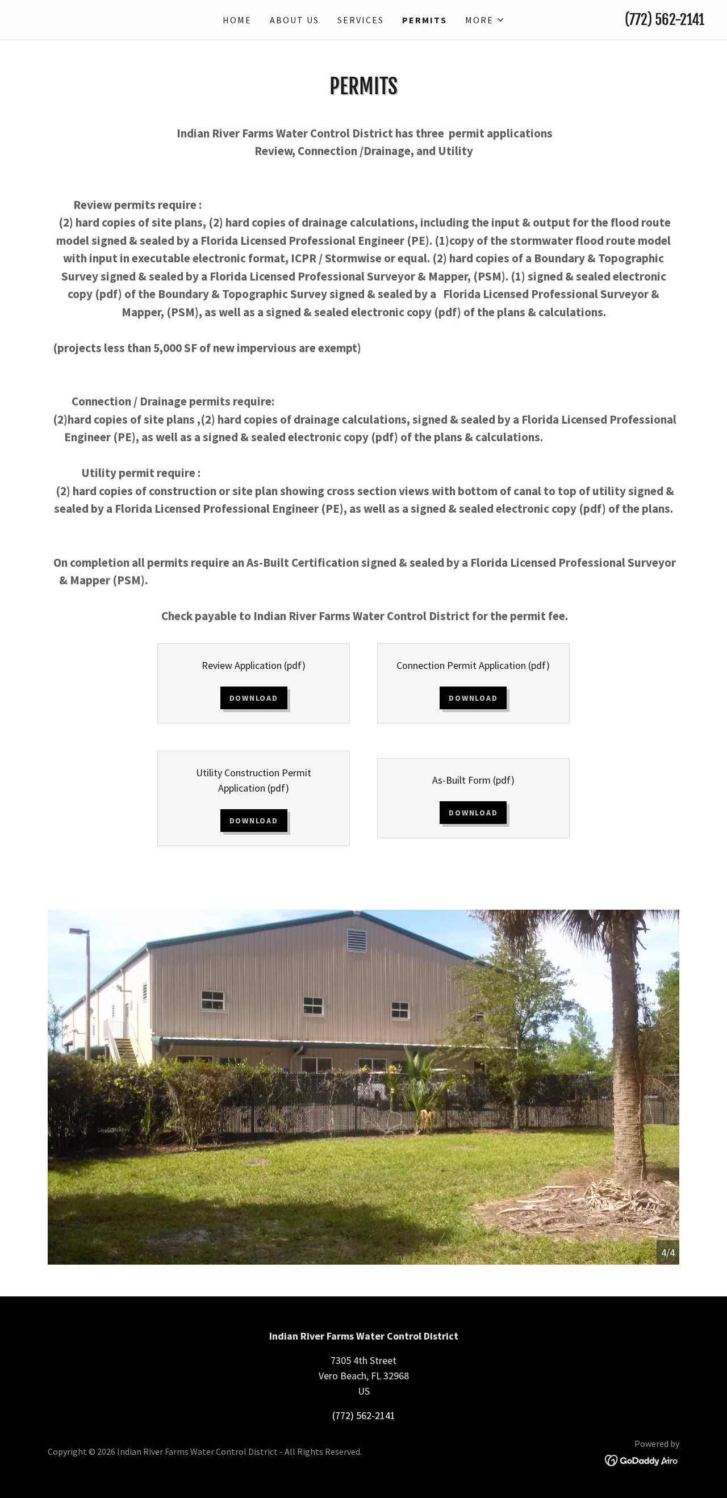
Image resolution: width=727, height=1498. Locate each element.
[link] (108, 23)
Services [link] (360, 20)
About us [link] (294, 20)
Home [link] (237, 20)
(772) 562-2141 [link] (664, 19)
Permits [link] (424, 20)
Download (253, 698)
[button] (485, 20)
